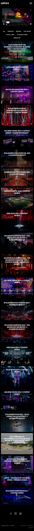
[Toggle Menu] (31, 3)
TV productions (22, 34)
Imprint (23, 525)
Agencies (11, 31)
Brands (18, 31)
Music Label (10, 34)
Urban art (17, 38)
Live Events (27, 31)
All (4, 31)
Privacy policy (30, 526)
